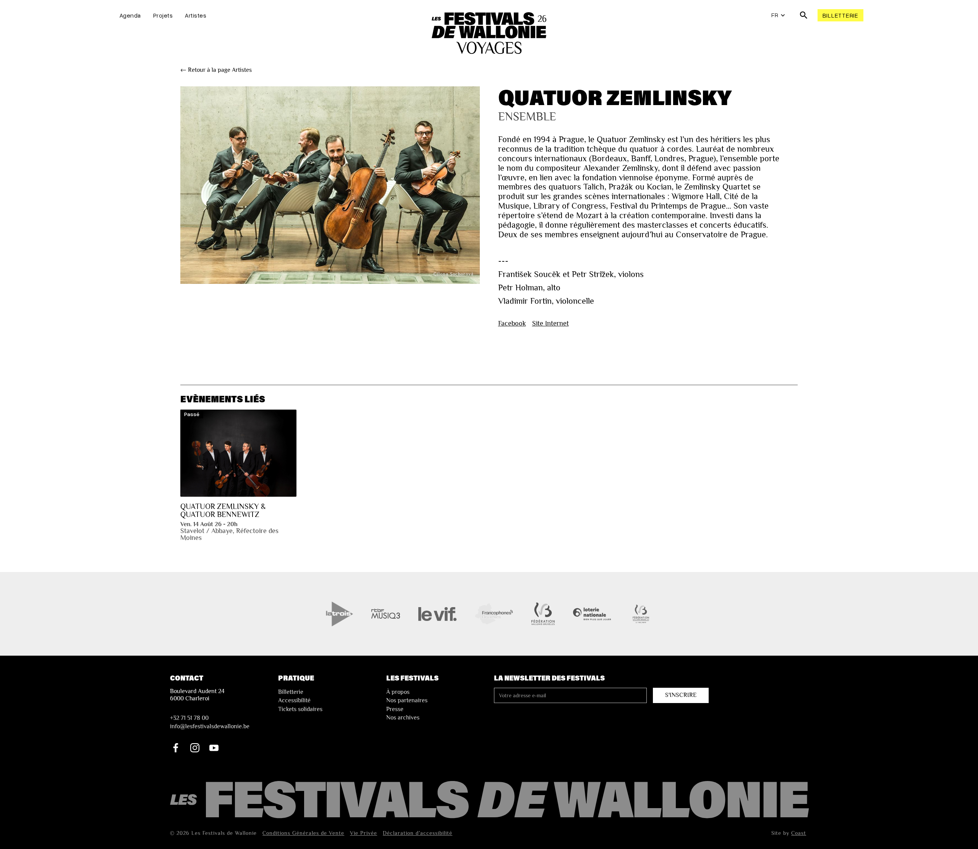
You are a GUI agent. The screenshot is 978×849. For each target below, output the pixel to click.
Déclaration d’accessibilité (417, 833)
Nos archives (402, 717)
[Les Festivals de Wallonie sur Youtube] (214, 747)
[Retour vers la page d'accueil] (491, 800)
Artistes (195, 15)
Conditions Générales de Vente (303, 833)
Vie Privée (363, 833)
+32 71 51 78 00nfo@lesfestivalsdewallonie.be (209, 722)
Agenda (130, 15)
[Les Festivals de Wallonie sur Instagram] (195, 747)
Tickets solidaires (300, 709)
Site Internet (550, 323)
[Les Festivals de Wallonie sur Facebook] (175, 747)
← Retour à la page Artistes (216, 69)
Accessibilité (294, 700)
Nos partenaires (406, 700)
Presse (394, 709)
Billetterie (840, 15)
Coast (798, 833)
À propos (398, 692)
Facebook (512, 323)
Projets (163, 15)
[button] (778, 15)
